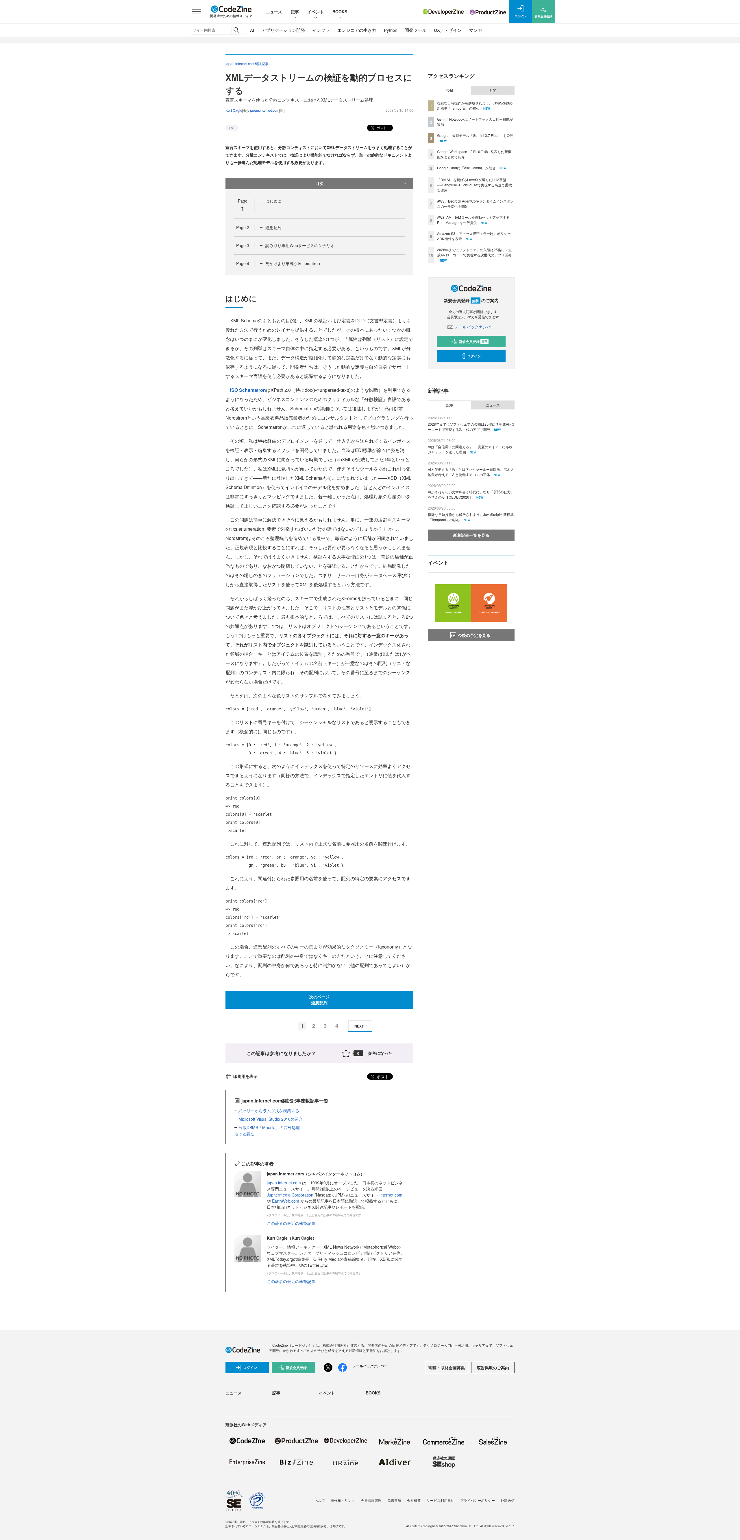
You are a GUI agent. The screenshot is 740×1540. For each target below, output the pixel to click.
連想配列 (273, 227)
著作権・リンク (343, 1500)
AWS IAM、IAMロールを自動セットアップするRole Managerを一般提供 (473, 220)
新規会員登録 (473, 341)
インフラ (321, 30)
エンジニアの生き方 (356, 30)
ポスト (381, 127)
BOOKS (339, 11)
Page (242, 227)
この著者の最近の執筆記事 (291, 1223)
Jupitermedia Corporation (290, 1195)
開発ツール (415, 30)
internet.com (391, 1195)
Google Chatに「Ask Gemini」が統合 (466, 167)
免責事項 (394, 1500)
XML (232, 127)
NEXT (359, 1026)
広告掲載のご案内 (493, 1367)
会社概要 (414, 1500)
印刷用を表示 (245, 1076)
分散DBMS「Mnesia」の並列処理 (269, 1127)
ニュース (274, 11)
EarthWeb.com (285, 1201)
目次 (319, 183)
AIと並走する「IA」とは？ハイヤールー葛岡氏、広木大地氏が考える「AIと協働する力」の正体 (471, 472)
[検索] (236, 30)
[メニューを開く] (196, 11)
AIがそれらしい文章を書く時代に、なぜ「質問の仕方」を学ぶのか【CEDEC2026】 (471, 494)
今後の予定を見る (474, 635)
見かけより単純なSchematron (292, 263)
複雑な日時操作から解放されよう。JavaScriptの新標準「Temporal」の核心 (475, 105)
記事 (295, 11)
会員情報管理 (371, 1500)
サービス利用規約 (440, 1500)
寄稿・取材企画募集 (446, 1367)
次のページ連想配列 (319, 1000)
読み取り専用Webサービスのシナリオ (299, 245)
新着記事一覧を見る (471, 535)
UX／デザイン (448, 30)
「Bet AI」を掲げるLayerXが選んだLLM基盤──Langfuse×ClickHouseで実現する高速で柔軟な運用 (474, 184)
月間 (492, 90)
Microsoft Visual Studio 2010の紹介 (270, 1119)
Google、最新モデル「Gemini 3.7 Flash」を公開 (475, 135)
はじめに (273, 201)
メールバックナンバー (474, 327)
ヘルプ (319, 1500)
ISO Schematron (248, 390)
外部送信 (508, 1500)
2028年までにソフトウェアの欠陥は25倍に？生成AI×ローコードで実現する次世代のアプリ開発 (474, 252)
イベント (316, 11)
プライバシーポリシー (477, 1500)
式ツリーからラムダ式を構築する (268, 1110)
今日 (449, 90)
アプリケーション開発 (283, 30)
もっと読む (244, 1133)
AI (252, 30)
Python (390, 30)
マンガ (475, 30)
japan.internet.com (264, 110)
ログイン (474, 356)
